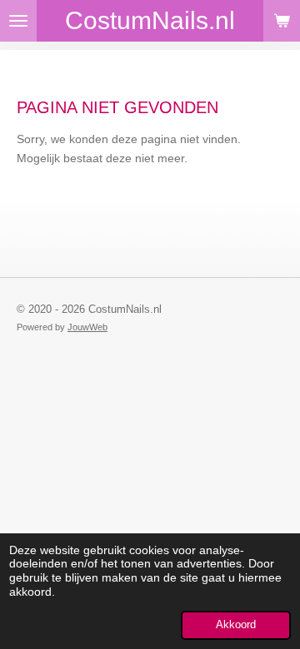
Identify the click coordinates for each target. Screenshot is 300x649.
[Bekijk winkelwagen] (281, 21)
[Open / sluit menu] (18, 21)
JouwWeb (88, 327)
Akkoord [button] (236, 625)
